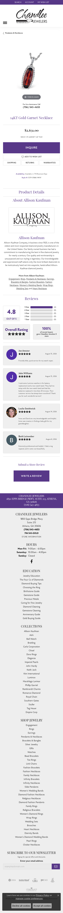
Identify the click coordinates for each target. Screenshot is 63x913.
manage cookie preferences (29, 898)
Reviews (31, 299)
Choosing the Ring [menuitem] (31, 587)
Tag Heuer (31, 708)
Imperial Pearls (31, 662)
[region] (31, 72)
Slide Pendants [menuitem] (31, 787)
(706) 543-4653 (31, 107)
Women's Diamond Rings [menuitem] (31, 814)
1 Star (27, 319)
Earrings (50, 279)
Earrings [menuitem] (31, 733)
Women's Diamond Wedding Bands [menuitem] (31, 837)
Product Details (31, 192)
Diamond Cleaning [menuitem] (31, 606)
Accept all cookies (42, 906)
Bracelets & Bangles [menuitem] (31, 740)
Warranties (50, 163)
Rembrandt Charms (31, 689)
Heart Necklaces (40, 288)
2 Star (27, 316)
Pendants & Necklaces (14, 33)
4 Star (26, 310)
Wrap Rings (48, 285)
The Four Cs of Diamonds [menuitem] (31, 579)
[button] (17, 2)
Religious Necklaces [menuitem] (31, 798)
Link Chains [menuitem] (31, 763)
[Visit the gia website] (12, 880)
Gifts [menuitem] (31, 748)
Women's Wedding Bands (30, 285)
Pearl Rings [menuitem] (31, 841)
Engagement (14, 279)
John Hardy (31, 666)
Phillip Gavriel (31, 685)
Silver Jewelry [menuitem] (31, 744)
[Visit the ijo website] (44, 880)
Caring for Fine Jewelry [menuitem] (31, 603)
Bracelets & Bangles (19, 282)
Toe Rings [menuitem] (31, 760)
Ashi (31, 635)
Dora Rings (31, 654)
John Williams (25, 373)
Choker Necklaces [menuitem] (31, 844)
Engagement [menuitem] (31, 725)
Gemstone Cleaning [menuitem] (31, 610)
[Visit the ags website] (31, 889)
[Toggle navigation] (5, 22)
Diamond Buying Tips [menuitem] (31, 583)
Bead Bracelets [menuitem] (32, 756)
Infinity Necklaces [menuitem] (31, 783)
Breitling (31, 643)
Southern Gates (31, 700)
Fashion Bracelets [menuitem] (31, 767)
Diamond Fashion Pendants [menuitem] (31, 802)
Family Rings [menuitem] (31, 806)
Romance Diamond (31, 693)
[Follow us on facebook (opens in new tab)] (31, 561)
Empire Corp (31, 712)
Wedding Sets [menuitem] (31, 821)
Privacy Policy (42, 895)
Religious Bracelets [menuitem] (31, 810)
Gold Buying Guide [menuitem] (31, 618)
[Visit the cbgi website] (35, 880)
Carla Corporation (31, 646)
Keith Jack (31, 670)
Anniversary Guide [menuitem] (31, 614)
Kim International (32, 673)
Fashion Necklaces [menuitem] (31, 771)
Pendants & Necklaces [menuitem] (31, 736)
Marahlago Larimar (31, 681)
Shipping (11, 163)
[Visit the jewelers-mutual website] (24, 880)
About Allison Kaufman (31, 201)
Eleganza (32, 658)
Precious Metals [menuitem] (31, 599)
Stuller (32, 704)
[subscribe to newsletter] (56, 866)
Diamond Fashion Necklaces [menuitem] (31, 794)
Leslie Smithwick (27, 408)
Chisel (31, 650)
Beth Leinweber (26, 436)
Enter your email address (31, 861)
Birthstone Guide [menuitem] (31, 591)
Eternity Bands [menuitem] (31, 833)
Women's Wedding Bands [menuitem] (31, 790)
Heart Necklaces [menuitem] (31, 829)
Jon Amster (24, 350)
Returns (30, 163)
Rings (23, 279)
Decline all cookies (21, 906)
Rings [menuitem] (31, 729)
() (55, 307)
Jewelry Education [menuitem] (31, 576)
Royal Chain (31, 697)
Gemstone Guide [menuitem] (31, 595)
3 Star (27, 313)
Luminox (31, 677)
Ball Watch (31, 639)
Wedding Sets (22, 288)
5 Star (27, 307)
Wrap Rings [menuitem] (31, 817)
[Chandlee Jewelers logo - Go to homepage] (31, 16)
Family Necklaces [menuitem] (31, 775)
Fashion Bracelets (36, 282)
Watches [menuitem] (32, 752)
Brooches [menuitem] (31, 825)
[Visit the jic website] (53, 880)
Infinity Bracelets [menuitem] (31, 779)
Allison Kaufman (31, 631)
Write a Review (31, 476)
